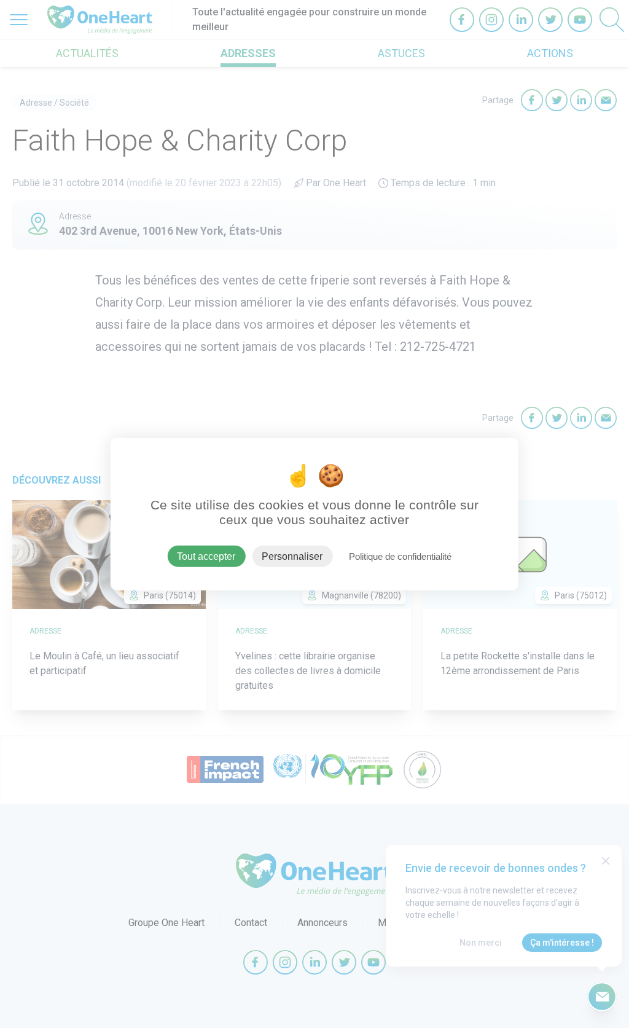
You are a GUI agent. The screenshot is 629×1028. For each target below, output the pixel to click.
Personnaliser (292, 556)
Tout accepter (206, 556)
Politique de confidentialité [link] (400, 556)
